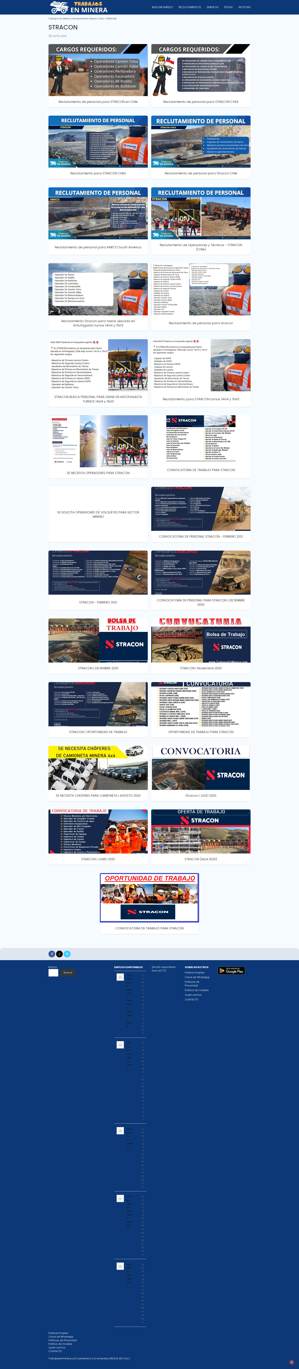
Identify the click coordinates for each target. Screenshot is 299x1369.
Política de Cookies (197, 990)
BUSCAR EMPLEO (162, 7)
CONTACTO (191, 999)
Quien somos (193, 995)
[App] (67, 954)
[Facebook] (51, 954)
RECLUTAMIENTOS (190, 7)
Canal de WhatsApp (197, 977)
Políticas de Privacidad (192, 983)
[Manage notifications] (292, 1362)
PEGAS (228, 7)
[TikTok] (59, 954)
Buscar (52, 967)
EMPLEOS (212, 7)
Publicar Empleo (195, 972)
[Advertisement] (95, 1017)
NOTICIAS (245, 7)
